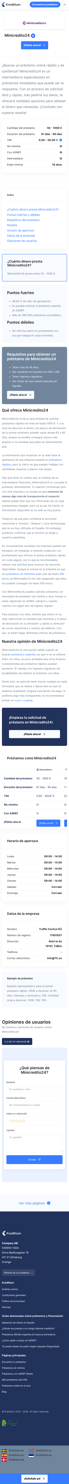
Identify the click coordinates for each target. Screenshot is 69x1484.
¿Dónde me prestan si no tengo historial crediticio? (28, 1328)
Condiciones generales (14, 1295)
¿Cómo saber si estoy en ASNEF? (19, 1340)
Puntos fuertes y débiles (23, 214)
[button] (10, 1121)
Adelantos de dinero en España (18, 1322)
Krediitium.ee (43, 1455)
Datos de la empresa (21, 235)
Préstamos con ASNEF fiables (17, 1373)
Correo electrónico (16, 1098)
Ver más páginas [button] (32, 1203)
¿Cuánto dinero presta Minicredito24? (33, 209)
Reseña (12, 225)
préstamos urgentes (23, 654)
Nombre (10, 1082)
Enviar (32, 1159)
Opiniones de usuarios (22, 240)
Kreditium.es (16, 1455)
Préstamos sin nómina (13, 1367)
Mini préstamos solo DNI (14, 1379)
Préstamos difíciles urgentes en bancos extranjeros (28, 1334)
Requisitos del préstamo (23, 220)
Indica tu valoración (16, 1113)
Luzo (18, 700)
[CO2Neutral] (10, 1422)
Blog (4, 1391)
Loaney (28, 700)
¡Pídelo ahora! (33, 45)
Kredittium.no (43, 1450)
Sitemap (6, 1307)
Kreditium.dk (16, 1459)
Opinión (10, 1130)
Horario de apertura (20, 230)
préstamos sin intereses (20, 573)
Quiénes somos (10, 1289)
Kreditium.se (16, 1450)
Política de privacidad (13, 1301)
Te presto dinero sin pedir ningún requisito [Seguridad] (30, 1346)
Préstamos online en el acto (16, 1385)
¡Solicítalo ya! (32, 1478)
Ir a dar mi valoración (16, 1041)
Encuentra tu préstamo (45, 4)
